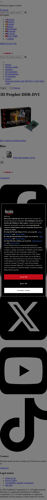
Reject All (23, 283)
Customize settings (23, 290)
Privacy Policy (20, 234)
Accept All (23, 277)
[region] (23, 250)
